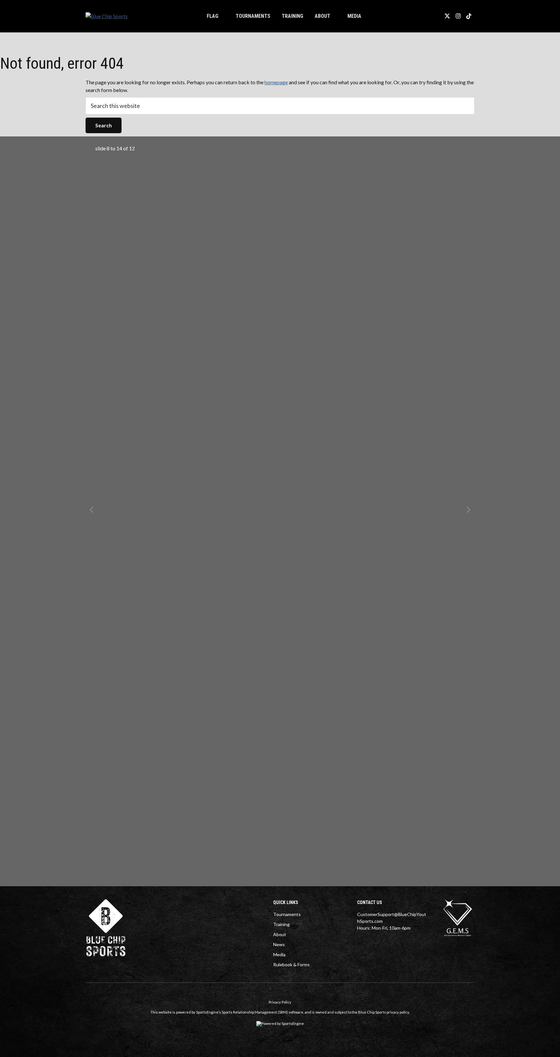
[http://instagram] (458, 16)
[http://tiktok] (469, 16)
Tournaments (253, 16)
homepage (276, 82)
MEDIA (354, 16)
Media (279, 954)
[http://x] (447, 16)
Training (292, 16)
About (322, 16)
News (279, 944)
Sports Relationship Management (249, 1012)
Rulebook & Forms (291, 964)
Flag (212, 16)
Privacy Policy (280, 1002)
